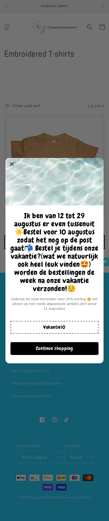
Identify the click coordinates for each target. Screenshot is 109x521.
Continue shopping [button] (54, 348)
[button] (54, 327)
